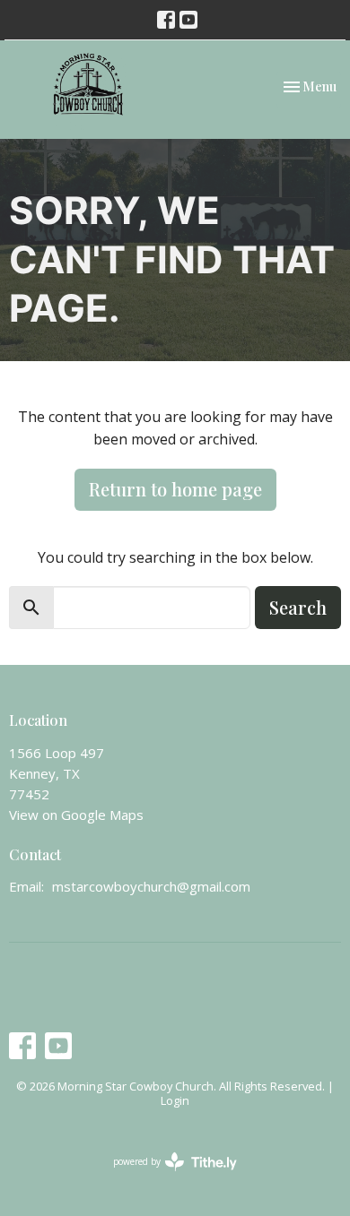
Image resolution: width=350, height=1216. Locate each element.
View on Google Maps (76, 815)
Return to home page (175, 489)
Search (298, 607)
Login (175, 1100)
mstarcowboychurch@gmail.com (151, 886)
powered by (165, 1176)
